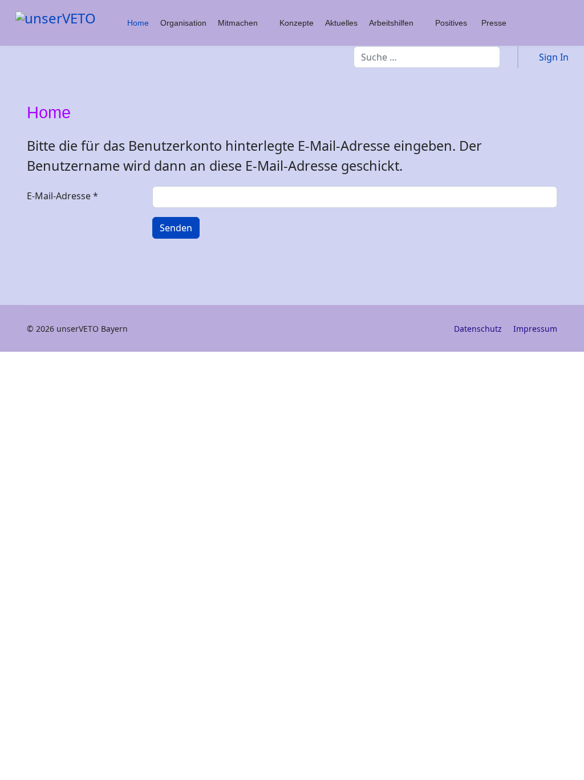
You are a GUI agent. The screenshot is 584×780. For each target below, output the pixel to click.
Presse (493, 22)
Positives (451, 22)
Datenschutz (478, 328)
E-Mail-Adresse (62, 196)
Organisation (183, 22)
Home (138, 22)
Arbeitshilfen (391, 22)
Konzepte (296, 22)
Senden (176, 228)
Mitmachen (238, 22)
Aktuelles (341, 22)
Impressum (535, 328)
